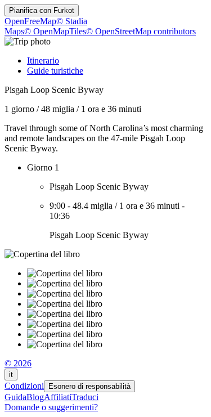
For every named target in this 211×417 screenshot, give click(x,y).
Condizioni (24, 386)
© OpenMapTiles (55, 31)
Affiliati (57, 397)
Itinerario (43, 60)
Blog (35, 397)
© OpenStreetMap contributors (141, 31)
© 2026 (18, 363)
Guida (15, 397)
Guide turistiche (55, 70)
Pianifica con (41, 10)
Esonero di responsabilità (89, 386)
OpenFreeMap (30, 21)
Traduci (84, 397)
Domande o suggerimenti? (51, 407)
